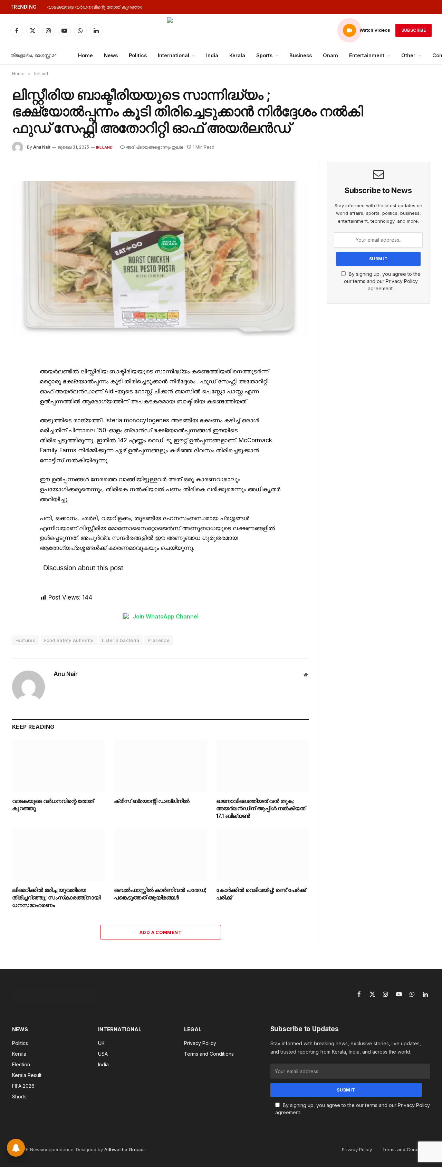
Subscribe (413, 30)
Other (408, 55)
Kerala (237, 55)
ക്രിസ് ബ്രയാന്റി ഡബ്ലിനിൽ (151, 800)
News (111, 55)
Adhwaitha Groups (124, 1149)
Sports (264, 55)
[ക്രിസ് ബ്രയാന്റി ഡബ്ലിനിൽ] (160, 766)
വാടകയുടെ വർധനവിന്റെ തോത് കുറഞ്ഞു (94, 7)
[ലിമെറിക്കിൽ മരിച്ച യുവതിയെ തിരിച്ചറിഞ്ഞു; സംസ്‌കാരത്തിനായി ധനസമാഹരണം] (58, 855)
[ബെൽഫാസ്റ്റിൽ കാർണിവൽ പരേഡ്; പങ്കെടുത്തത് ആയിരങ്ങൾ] (160, 855)
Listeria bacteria (120, 640)
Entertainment (366, 55)
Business (300, 55)
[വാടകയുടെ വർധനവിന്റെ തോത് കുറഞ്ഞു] (58, 766)
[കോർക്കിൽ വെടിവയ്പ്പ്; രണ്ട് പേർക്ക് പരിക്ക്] (262, 855)
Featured (26, 640)
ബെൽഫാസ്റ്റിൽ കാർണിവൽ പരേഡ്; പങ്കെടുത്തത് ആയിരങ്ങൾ (160, 893)
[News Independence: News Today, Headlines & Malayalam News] (221, 30)
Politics (138, 55)
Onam (330, 55)
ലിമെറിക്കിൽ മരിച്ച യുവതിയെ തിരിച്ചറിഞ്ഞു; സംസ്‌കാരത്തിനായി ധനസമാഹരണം (56, 897)
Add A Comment (161, 932)
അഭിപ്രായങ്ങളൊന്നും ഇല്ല (154, 147)
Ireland (104, 147)
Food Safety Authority (68, 640)
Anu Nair (41, 147)
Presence (159, 640)
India (212, 55)
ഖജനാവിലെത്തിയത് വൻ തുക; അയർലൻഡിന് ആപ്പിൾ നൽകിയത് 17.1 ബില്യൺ (260, 808)
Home (85, 55)
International (173, 55)
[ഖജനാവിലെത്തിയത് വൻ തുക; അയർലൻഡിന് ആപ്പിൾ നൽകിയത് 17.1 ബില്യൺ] (262, 766)
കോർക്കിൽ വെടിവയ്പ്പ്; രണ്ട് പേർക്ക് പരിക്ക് (261, 893)
